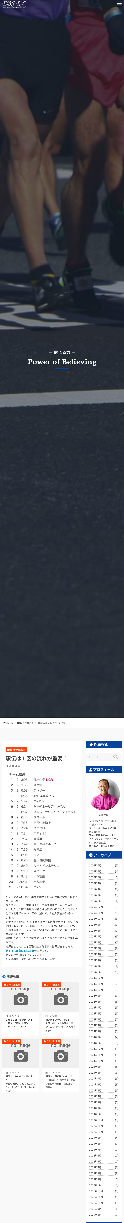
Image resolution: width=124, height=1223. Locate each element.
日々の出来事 (18, 749)
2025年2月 (103, 966)
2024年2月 (103, 1037)
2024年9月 (103, 995)
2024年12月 (103, 978)
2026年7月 (103, 865)
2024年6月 (103, 1013)
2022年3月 (103, 1173)
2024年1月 (103, 1043)
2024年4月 (103, 1025)
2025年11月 (103, 913)
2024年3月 (103, 1031)
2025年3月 (103, 960)
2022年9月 (103, 1138)
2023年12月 (103, 1049)
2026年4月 (103, 883)
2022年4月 (103, 1167)
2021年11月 (103, 1197)
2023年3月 (103, 1102)
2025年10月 (103, 918)
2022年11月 (103, 1126)
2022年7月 (103, 1149)
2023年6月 (103, 1084)
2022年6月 (103, 1155)
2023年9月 (103, 1067)
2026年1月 (103, 901)
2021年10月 (103, 1203)
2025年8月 (103, 930)
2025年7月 (103, 936)
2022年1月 (103, 1185)
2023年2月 (103, 1108)
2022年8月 (103, 1144)
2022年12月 (103, 1120)
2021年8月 (103, 1215)
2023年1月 (103, 1114)
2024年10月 (103, 990)
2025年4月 (103, 954)
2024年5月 (103, 1019)
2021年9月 (103, 1209)
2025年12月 (103, 907)
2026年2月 (103, 895)
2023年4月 (103, 1096)
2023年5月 (103, 1090)
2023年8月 (103, 1072)
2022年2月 (103, 1179)
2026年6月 (103, 871)
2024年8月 (103, 1001)
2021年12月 (103, 1191)
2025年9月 (103, 924)
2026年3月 (103, 889)
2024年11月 (103, 984)
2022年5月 (103, 1161)
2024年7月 (103, 1007)
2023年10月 (103, 1061)
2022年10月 (103, 1132)
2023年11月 (103, 1055)
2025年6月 (103, 942)
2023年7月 (103, 1078)
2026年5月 (103, 877)
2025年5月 (103, 948)
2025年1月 (103, 972)
